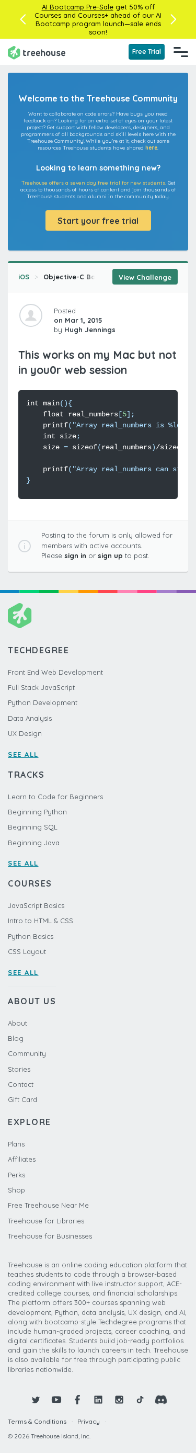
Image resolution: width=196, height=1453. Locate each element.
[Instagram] (119, 1399)
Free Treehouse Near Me (48, 1205)
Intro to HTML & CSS (40, 920)
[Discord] (161, 1399)
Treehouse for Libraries (46, 1221)
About (17, 1023)
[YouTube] (56, 1399)
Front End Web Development (55, 672)
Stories (19, 1069)
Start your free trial (98, 220)
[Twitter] (35, 1399)
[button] (23, 19)
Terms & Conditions (37, 1421)
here (151, 147)
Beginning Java (34, 842)
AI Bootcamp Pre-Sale (77, 7)
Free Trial (146, 51)
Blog (16, 1038)
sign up (110, 555)
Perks (16, 1175)
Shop (16, 1190)
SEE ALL (23, 754)
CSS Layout (27, 951)
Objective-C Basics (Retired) (92, 277)
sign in (75, 555)
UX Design (25, 733)
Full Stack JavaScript (41, 687)
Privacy (88, 1421)
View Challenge (145, 277)
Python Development (42, 702)
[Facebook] (77, 1399)
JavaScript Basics (36, 905)
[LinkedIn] (98, 1399)
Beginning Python (37, 812)
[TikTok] (140, 1399)
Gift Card (22, 1099)
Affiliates (22, 1159)
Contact (20, 1084)
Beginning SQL (32, 827)
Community (27, 1053)
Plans (16, 1144)
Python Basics (30, 936)
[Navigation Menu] (181, 52)
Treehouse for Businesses (50, 1236)
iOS (23, 277)
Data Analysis (30, 718)
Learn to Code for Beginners (55, 796)
